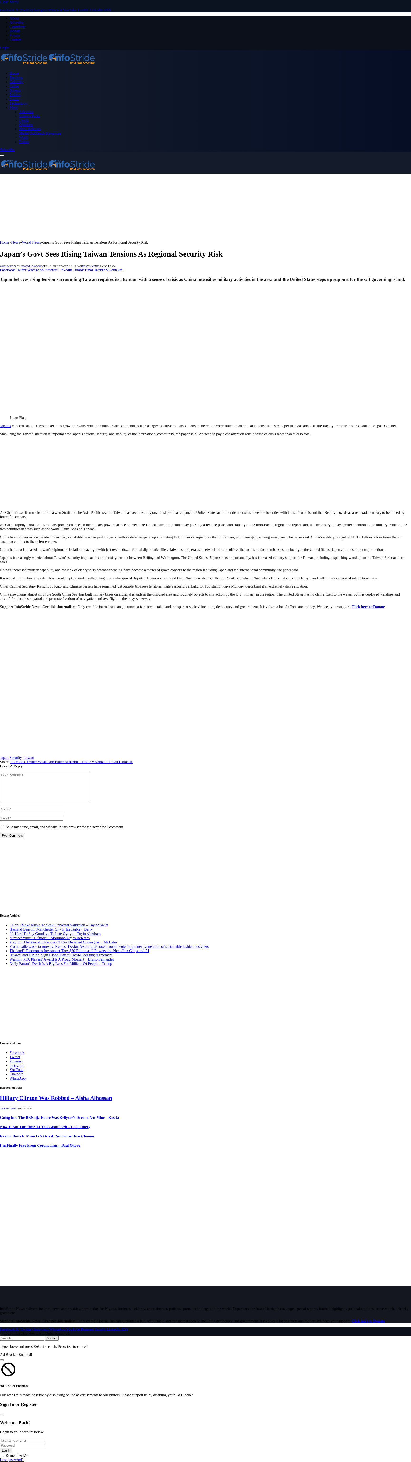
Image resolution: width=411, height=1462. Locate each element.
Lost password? (12, 1460)
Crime (14, 86)
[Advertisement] (142, 207)
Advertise (17, 22)
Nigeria (15, 90)
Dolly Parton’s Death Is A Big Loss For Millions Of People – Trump (61, 964)
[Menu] (2, 155)
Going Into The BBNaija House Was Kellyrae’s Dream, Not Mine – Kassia (59, 1118)
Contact (15, 40)
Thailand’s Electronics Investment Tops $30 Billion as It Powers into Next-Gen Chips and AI (79, 951)
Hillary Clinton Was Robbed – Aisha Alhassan (56, 1098)
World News (8, 266)
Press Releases (30, 129)
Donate (15, 31)
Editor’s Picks (29, 116)
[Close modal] (2, 1360)
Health (24, 120)
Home (14, 73)
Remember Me (17, 1455)
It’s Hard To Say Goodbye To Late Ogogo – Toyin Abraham (55, 934)
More (14, 107)
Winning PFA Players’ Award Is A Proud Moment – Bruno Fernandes (62, 959)
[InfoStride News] (47, 65)
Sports (14, 99)
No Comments (91, 266)
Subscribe (7, 150)
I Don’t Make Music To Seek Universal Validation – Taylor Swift (59, 925)
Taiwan (28, 758)
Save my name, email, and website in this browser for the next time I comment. (65, 827)
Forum (15, 35)
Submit (52, 1338)
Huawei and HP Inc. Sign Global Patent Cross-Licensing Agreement (61, 955)
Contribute (17, 27)
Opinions (26, 125)
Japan (4, 758)
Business (16, 77)
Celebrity (16, 82)
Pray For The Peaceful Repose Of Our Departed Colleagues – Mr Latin (63, 942)
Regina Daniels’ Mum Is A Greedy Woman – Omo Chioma (47, 1136)
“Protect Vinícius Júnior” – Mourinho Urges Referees (50, 938)
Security (16, 758)
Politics (15, 95)
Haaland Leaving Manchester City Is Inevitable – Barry (51, 929)
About (14, 18)
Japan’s (5, 426)
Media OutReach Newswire (40, 133)
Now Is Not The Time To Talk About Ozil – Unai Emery (45, 1127)
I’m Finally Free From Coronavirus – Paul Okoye (40, 1145)
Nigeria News (8, 1108)
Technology (18, 103)
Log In (6, 1450)
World (23, 137)
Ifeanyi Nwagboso (32, 266)
